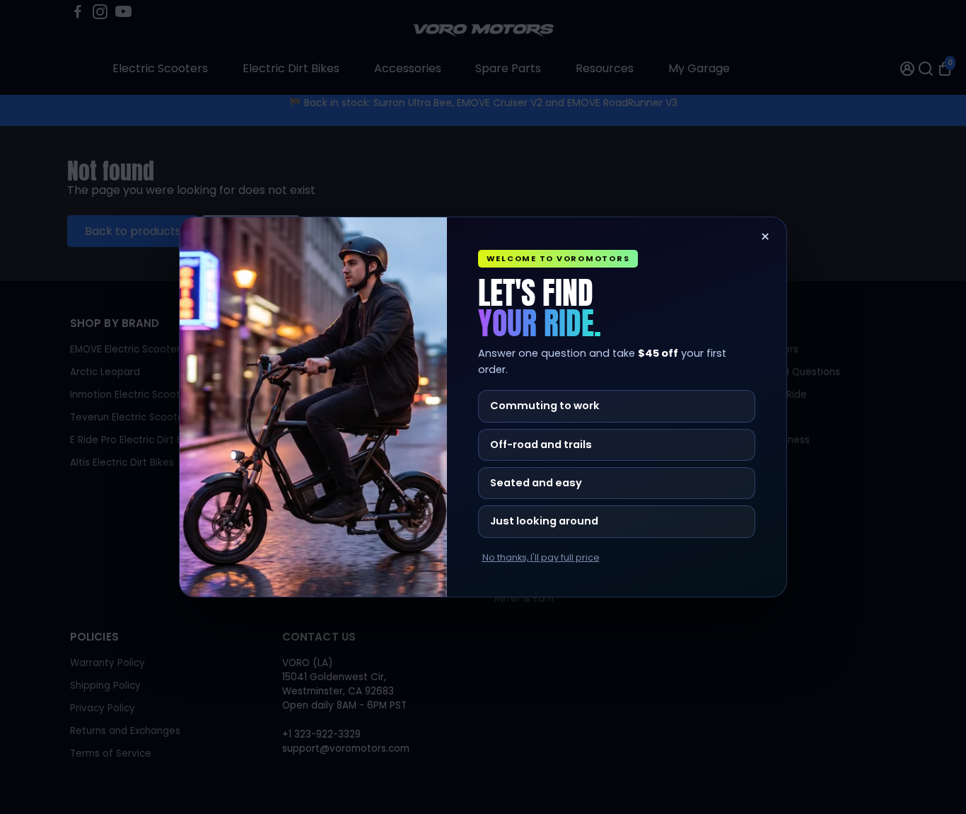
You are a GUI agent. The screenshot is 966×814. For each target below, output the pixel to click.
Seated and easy (536, 483)
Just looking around (544, 521)
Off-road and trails (541, 444)
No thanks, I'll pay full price (541, 557)
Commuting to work (545, 406)
